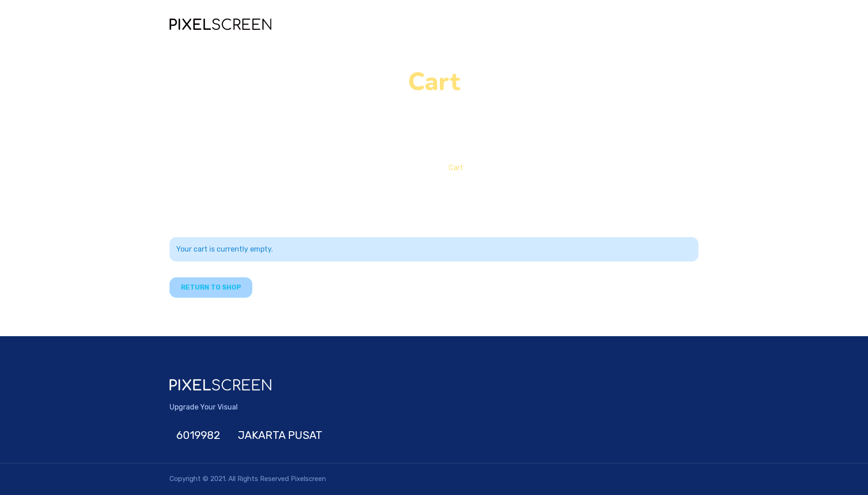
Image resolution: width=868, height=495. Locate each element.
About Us (658, 24)
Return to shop (211, 287)
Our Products (509, 24)
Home (458, 24)
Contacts (609, 24)
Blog (567, 24)
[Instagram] (688, 435)
